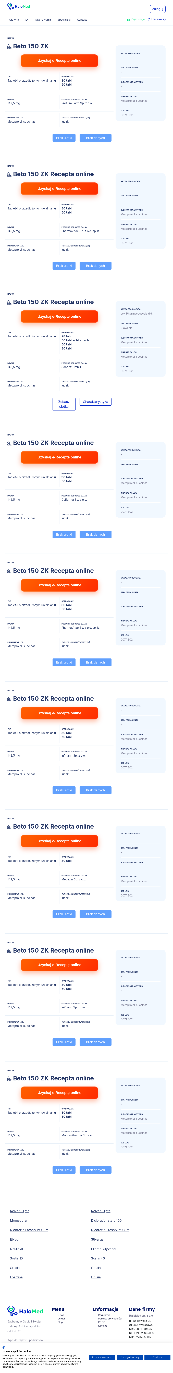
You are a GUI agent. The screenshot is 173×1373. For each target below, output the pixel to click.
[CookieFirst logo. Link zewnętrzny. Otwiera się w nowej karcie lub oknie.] (4, 1347)
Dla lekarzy (158, 19)
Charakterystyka (95, 402)
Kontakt (82, 19)
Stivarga (97, 1239)
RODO (101, 1322)
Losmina (16, 1277)
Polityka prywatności (110, 1318)
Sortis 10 (16, 1258)
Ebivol (14, 1239)
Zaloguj (157, 9)
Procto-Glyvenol (103, 1249)
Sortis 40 (98, 1258)
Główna (14, 19)
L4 (27, 19)
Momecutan (19, 1220)
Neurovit (16, 1249)
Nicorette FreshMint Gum (29, 1230)
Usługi (61, 1318)
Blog (60, 1322)
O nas (60, 1315)
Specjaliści (63, 19)
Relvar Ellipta (19, 1211)
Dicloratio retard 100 (106, 1220)
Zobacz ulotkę (64, 404)
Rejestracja (138, 19)
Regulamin (104, 1315)
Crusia (15, 1268)
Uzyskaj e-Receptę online (59, 60)
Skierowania (43, 19)
